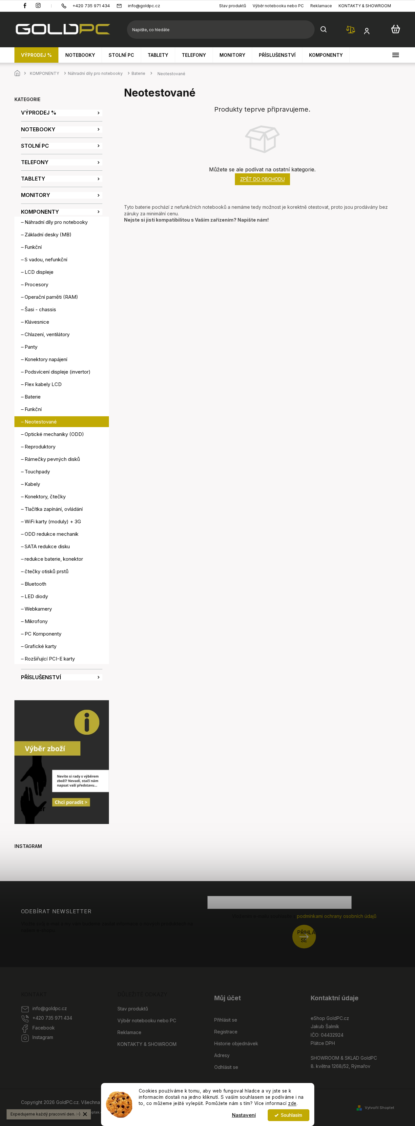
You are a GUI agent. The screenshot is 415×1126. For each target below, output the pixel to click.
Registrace (226, 1031)
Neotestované (41, 422)
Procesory (36, 284)
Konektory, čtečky (45, 496)
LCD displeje (39, 272)
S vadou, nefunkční (46, 259)
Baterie (33, 397)
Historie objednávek (236, 1043)
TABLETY (33, 179)
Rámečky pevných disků (52, 459)
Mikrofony (36, 621)
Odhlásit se (226, 1067)
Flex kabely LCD (43, 384)
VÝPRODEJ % (38, 113)
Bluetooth (35, 584)
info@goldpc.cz (49, 1008)
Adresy (222, 1055)
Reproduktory (40, 447)
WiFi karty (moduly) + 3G (53, 521)
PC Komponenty (43, 634)
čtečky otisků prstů (47, 571)
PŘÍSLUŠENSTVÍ (41, 677)
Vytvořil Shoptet (379, 1107)
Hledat (324, 29)
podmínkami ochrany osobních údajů (336, 916)
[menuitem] (36, 55)
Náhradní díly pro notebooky (56, 222)
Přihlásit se (306, 936)
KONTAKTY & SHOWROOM (365, 5)
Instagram (42, 1037)
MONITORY (35, 195)
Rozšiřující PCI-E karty (50, 659)
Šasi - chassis (40, 309)
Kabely (32, 484)
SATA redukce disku (47, 546)
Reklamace (321, 5)
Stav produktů (232, 5)
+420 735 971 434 (52, 1018)
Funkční (33, 247)
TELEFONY (35, 162)
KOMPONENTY (40, 212)
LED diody (36, 596)
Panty (31, 347)
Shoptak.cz (94, 1112)
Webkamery (38, 609)
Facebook (43, 1027)
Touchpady (37, 471)
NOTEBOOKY (38, 129)
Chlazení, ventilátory (47, 334)
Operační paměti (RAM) (51, 297)
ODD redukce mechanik (51, 534)
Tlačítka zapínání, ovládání (54, 509)
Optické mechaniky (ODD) (54, 434)
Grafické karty (40, 646)
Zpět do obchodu (262, 179)
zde (292, 1103)
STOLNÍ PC (35, 146)
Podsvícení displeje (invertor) (58, 372)
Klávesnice (37, 322)
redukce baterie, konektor (54, 559)
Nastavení (244, 1115)
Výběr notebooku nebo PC (278, 5)
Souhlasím (291, 1115)
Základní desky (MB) (48, 234)
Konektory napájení (46, 359)
